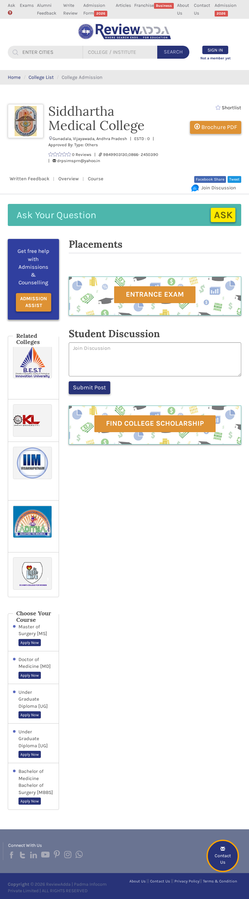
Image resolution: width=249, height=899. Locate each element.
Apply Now (29, 642)
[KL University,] (33, 420)
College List (41, 77)
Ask (11, 5)
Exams (27, 5)
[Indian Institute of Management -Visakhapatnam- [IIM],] (33, 471)
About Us (183, 9)
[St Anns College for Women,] (33, 574)
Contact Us (202, 9)
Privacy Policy (186, 881)
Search (173, 52)
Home (14, 77)
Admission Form (94, 9)
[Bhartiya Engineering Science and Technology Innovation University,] (33, 370)
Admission (225, 9)
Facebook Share (210, 179)
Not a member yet (215, 58)
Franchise (153, 5)
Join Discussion (217, 188)
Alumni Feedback (46, 9)
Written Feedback (29, 179)
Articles (123, 5)
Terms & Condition (220, 881)
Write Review (70, 9)
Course (95, 179)
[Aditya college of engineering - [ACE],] (33, 526)
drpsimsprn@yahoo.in (78, 160)
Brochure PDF (218, 127)
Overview (68, 179)
